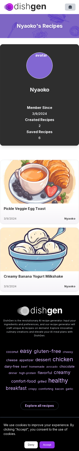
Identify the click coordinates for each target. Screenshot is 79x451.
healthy (58, 380)
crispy (32, 388)
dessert (43, 359)
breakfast (16, 388)
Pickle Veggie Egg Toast (25, 208)
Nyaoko (69, 218)
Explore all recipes (39, 405)
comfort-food (23, 381)
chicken (63, 359)
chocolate (67, 366)
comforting (45, 388)
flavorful (45, 372)
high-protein (27, 373)
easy (26, 351)
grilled (42, 381)
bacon (59, 388)
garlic (69, 388)
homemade (37, 366)
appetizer (26, 360)
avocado (52, 366)
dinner (13, 373)
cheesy (68, 352)
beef (24, 366)
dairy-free (11, 366)
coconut (12, 352)
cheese (12, 360)
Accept (47, 444)
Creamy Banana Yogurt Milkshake (33, 276)
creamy (62, 372)
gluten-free (47, 351)
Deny (31, 444)
